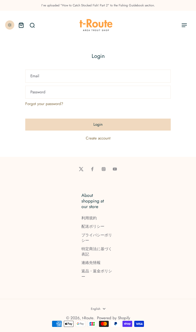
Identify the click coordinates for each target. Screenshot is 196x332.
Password (37, 92)
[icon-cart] (21, 25)
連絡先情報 (91, 262)
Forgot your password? (44, 104)
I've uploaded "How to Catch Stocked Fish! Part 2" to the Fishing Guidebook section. (98, 5)
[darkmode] (9, 25)
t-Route (87, 318)
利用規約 (89, 218)
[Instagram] (103, 169)
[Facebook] (92, 169)
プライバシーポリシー (96, 238)
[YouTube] (114, 169)
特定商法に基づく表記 (96, 251)
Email (34, 76)
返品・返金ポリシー (96, 274)
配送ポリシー (92, 226)
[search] (32, 25)
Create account (98, 138)
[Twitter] (81, 169)
